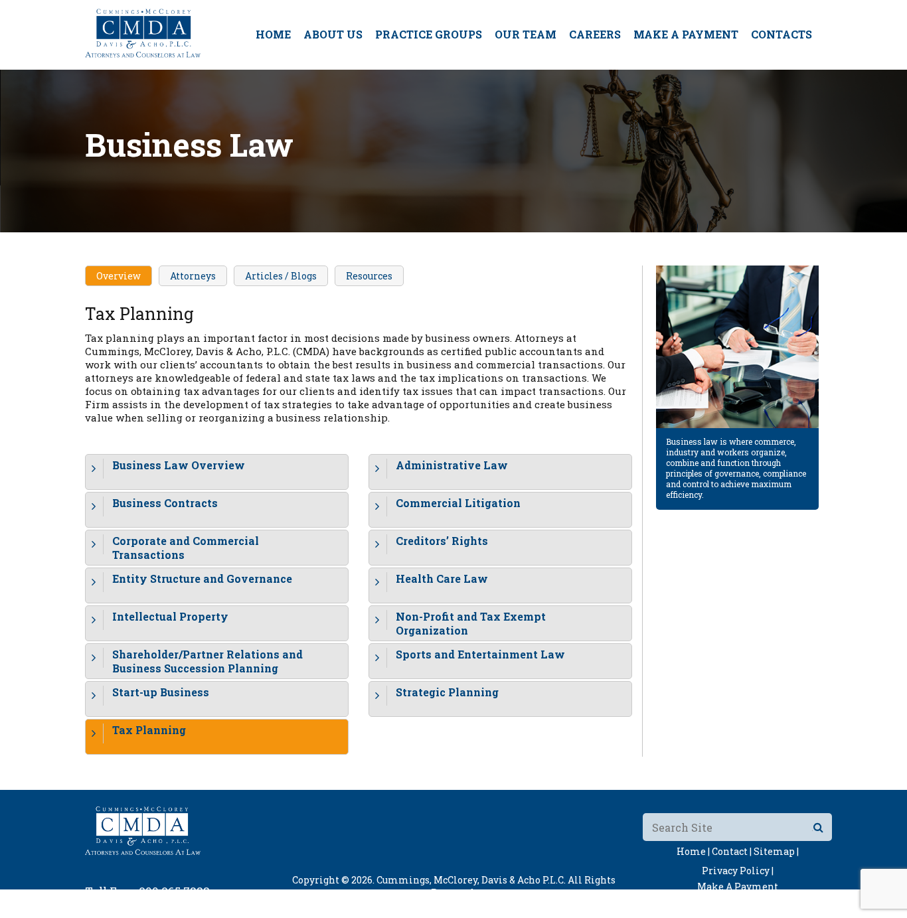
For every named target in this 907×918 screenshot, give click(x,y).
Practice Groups (428, 34)
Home (273, 34)
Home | (693, 851)
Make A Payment (685, 34)
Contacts (781, 34)
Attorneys (193, 275)
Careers (595, 34)
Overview (118, 275)
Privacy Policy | (738, 870)
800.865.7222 (174, 891)
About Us (333, 34)
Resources (369, 275)
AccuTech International (538, 905)
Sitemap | (776, 851)
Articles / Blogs (281, 275)
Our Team (525, 34)
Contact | (732, 851)
